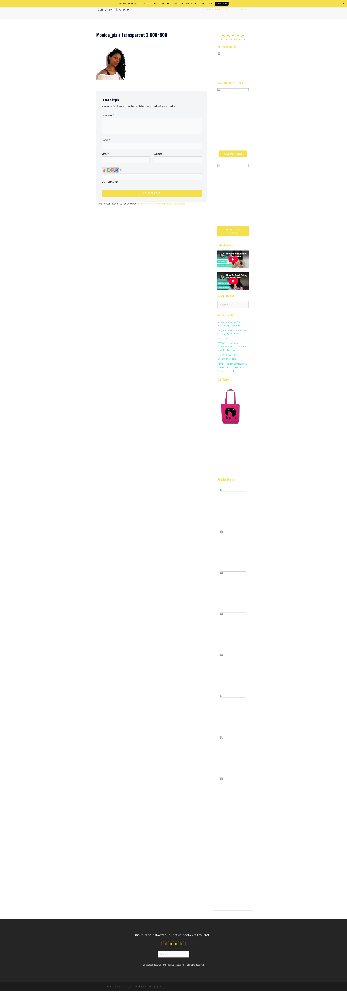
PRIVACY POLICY (162, 932)
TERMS (177, 932)
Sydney (160, 983)
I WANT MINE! (221, 3)
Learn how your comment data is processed (162, 203)
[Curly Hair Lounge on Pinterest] (238, 37)
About (218, 9)
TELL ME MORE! (233, 154)
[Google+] (173, 940)
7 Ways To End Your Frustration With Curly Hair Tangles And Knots (232, 347)
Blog (235, 9)
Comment (108, 115)
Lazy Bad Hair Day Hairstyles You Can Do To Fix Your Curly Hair (232, 334)
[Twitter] (168, 940)
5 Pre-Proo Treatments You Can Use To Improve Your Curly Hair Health (232, 367)
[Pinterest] (178, 940)
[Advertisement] (237, 452)
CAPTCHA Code (110, 182)
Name (106, 140)
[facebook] (163, 940)
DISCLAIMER (190, 932)
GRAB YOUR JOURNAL (233, 231)
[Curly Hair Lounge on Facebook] (223, 37)
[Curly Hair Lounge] (113, 9)
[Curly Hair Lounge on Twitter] (228, 37)
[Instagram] (183, 940)
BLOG (148, 932)
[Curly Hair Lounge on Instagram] (243, 37)
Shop (226, 9)
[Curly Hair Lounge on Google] (233, 37)
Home (208, 9)
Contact (245, 9)
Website (158, 154)
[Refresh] (121, 169)
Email (105, 154)
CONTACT (203, 932)
